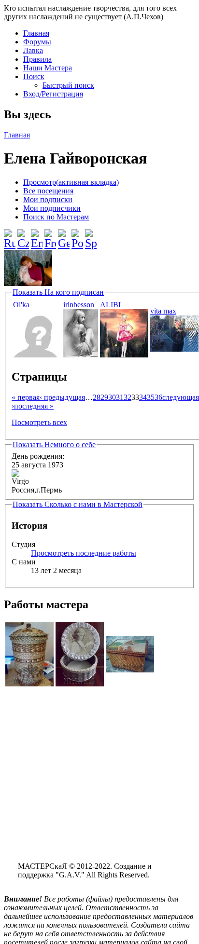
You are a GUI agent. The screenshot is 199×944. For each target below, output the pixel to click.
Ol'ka (21, 305)
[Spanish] (91, 235)
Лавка (33, 50)
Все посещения (48, 191)
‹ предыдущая (62, 397)
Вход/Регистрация (53, 94)
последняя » (34, 406)
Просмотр (71, 182)
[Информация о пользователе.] (37, 355)
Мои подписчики (52, 208)
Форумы (37, 42)
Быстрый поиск (68, 85)
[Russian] (9, 235)
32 (127, 397)
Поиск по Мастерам (56, 217)
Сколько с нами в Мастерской (77, 504)
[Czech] (23, 235)
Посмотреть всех (39, 422)
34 (143, 397)
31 (120, 397)
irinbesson (78, 305)
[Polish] (77, 235)
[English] (37, 235)
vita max (163, 311)
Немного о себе (54, 444)
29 (104, 397)
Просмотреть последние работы (83, 553)
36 (158, 397)
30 (112, 397)
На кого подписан (58, 292)
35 (151, 397)
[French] (50, 235)
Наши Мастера (47, 68)
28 (96, 397)
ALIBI (110, 305)
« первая (26, 397)
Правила (37, 59)
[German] (64, 235)
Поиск (33, 76)
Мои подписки (47, 199)
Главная (36, 33)
